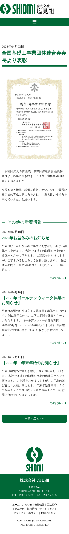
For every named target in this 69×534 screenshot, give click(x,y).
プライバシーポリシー (25, 513)
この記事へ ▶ (58, 278)
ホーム (16, 504)
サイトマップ (46, 508)
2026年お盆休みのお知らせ (26, 238)
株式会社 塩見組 (27, 9)
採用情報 (32, 508)
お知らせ (27, 504)
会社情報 (39, 504)
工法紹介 (52, 504)
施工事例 (20, 508)
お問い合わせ (48, 513)
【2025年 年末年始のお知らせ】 (31, 363)
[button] (34, 419)
